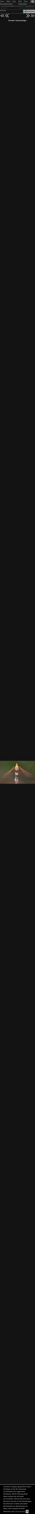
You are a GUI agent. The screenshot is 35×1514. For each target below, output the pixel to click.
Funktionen (30, 11)
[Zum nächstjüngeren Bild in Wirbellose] (7, 15)
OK (27, 1511)
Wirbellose (3, 10)
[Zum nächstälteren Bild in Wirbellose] (28, 15)
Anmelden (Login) (6, 4)
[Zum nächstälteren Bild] (32, 15)
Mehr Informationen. (18, 1511)
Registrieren (23, 4)
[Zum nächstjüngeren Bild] (2, 15)
